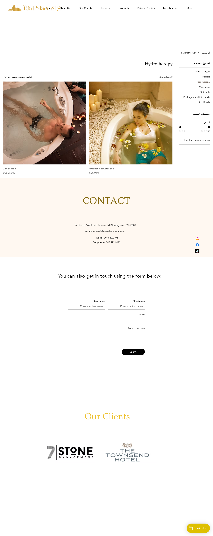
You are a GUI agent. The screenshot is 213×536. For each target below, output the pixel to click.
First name (139, 301)
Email (141, 314)
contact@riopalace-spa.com (108, 230)
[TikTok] (197, 251)
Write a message (136, 328)
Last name (99, 301)
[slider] (180, 127)
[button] (105, 8)
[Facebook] (197, 245)
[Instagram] (197, 238)
